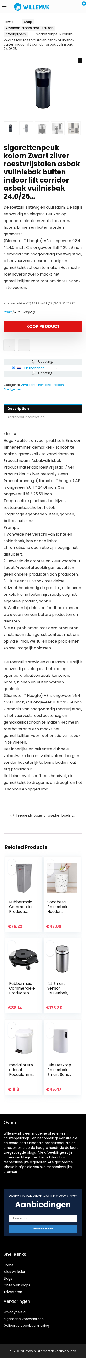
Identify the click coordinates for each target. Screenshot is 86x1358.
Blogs (8, 1278)
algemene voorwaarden (24, 1318)
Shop (28, 21)
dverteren (14, 1291)
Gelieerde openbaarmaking (26, 1325)
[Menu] (5, 6)
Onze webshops (17, 1285)
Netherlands (34, 367)
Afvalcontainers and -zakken (29, 28)
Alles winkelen (15, 1271)
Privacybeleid (15, 1312)
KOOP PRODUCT (43, 326)
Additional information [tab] (26, 417)
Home (9, 21)
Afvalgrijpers (15, 34)
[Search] (61, 6)
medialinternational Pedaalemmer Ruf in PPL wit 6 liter (21, 1074)
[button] (80, 60)
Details (8, 312)
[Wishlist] (71, 7)
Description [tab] (18, 408)
